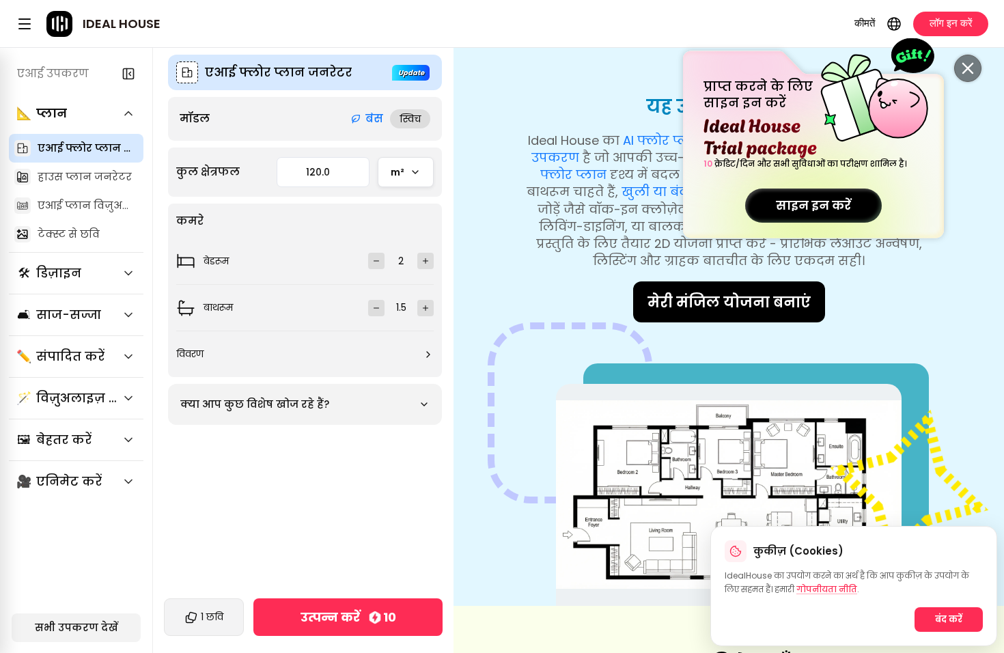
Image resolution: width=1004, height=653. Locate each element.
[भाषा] (894, 24)
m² (397, 172)
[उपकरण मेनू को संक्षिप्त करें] (128, 74)
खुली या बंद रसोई (671, 191)
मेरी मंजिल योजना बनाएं (729, 302)
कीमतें (864, 23)
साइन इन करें (813, 205)
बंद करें (948, 619)
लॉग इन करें (951, 23)
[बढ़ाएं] (425, 261)
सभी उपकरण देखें (76, 627)
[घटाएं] (376, 261)
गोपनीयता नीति (826, 589)
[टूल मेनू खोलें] (24, 24)
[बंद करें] (967, 68)
